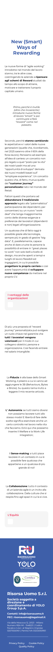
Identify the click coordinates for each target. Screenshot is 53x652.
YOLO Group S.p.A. (26, 607)
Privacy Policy (16, 643)
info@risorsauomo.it (31, 613)
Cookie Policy (36, 643)
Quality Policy (26, 646)
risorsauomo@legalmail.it (29, 617)
